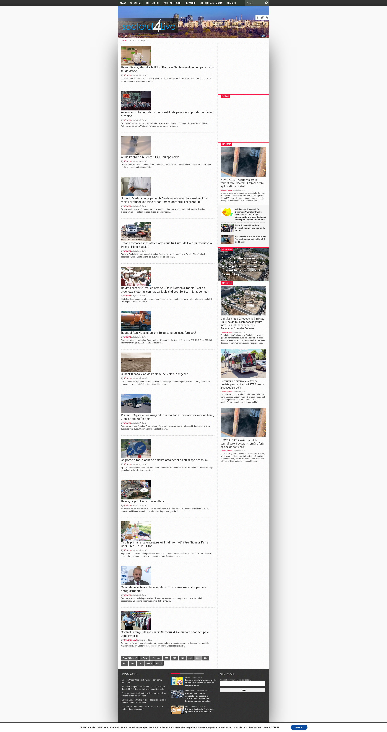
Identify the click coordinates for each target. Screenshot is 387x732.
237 (140, 663)
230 (174, 658)
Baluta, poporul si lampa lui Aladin (143, 501)
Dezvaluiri (190, 3)
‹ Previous (155, 658)
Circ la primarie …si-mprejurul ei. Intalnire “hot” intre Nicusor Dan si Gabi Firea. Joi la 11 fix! (165, 544)
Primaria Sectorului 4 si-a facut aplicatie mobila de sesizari (199, 710)
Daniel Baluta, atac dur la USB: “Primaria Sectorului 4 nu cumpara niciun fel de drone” (168, 69)
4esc (124, 686)
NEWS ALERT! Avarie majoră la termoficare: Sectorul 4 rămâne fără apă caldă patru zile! (242, 183)
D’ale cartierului (172, 3)
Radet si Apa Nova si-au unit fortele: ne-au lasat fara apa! (158, 333)
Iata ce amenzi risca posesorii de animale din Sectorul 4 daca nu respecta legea (200, 682)
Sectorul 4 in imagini (211, 3)
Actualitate (136, 3)
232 (190, 658)
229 (166, 658)
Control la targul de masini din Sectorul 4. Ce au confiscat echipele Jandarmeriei (165, 634)
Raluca (127, 75)
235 (124, 663)
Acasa (123, 3)
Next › (149, 663)
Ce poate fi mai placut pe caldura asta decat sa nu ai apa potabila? (164, 460)
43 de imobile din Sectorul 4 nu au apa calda (150, 157)
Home (123, 40)
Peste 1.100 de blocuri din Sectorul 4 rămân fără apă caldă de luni (250, 228)
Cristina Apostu (226, 190)
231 (182, 658)
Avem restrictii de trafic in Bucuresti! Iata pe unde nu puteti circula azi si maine (167, 114)
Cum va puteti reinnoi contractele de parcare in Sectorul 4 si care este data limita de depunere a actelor (198, 697)
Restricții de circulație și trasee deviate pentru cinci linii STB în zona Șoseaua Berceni (242, 384)
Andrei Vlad (189, 706)
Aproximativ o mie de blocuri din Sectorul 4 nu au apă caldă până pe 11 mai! (250, 239)
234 (205, 658)
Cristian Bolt (130, 640)
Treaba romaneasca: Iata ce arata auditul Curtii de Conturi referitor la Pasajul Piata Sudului (166, 245)
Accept (299, 727)
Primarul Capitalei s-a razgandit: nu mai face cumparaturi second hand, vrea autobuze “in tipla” (167, 417)
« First (144, 658)
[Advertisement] (243, 70)
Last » (159, 663)
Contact (231, 3)
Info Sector (152, 3)
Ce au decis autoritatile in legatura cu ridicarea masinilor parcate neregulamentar (163, 589)
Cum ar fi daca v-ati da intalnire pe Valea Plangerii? (154, 374)
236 (132, 663)
